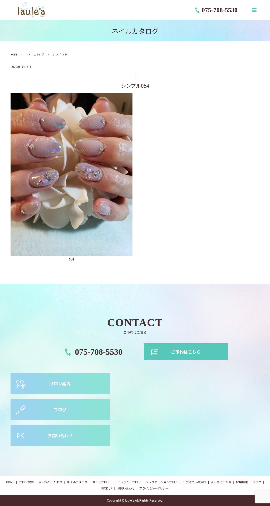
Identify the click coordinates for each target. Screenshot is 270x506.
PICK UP (106, 488)
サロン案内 (60, 384)
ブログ (60, 409)
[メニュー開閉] (254, 10)
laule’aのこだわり (50, 482)
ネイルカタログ (35, 54)
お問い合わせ (60, 435)
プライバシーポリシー (154, 488)
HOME (14, 54)
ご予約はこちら (186, 352)
